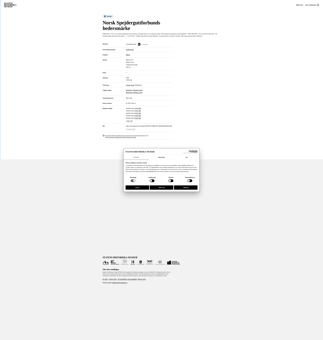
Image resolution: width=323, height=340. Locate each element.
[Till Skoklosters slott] (149, 262)
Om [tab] (187, 157)
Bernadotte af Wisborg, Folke (134, 92)
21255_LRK (137, 116)
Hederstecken (130, 49)
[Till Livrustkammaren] (140, 262)
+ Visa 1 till (129, 121)
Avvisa (137, 187)
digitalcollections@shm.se (119, 283)
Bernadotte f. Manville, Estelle (134, 90)
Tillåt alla (185, 187)
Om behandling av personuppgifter (127, 279)
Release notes (142, 279)
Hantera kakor (113, 279)
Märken (128, 55)
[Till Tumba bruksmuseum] (160, 262)
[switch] (152, 180)
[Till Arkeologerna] (106, 262)
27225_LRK (137, 118)
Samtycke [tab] (136, 157)
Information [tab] (161, 157)
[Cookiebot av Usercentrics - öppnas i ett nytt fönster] (190, 151)
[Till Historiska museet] (133, 262)
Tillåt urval (161, 187)
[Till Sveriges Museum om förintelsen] (173, 262)
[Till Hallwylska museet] (125, 262)
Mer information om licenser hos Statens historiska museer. (120, 137)
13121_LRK (137, 111)
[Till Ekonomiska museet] (115, 262)
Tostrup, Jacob (130, 85)
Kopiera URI (131, 129)
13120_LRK (137, 108)
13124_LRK (137, 113)
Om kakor (105, 279)
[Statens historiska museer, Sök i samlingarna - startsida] (10, 5)
